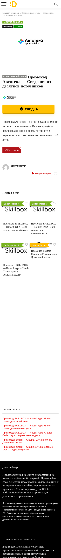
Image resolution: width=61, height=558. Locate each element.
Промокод (7, 27)
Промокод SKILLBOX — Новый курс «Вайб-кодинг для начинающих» (26, 427)
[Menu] (4, 4)
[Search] (56, 4)
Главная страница (10, 13)
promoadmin (18, 165)
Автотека (18, 27)
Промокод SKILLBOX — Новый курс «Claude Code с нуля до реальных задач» (27, 434)
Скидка (31, 109)
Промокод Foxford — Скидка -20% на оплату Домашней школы (44, 254)
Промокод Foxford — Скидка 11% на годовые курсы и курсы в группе (27, 448)
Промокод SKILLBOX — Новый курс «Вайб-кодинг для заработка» (15, 226)
